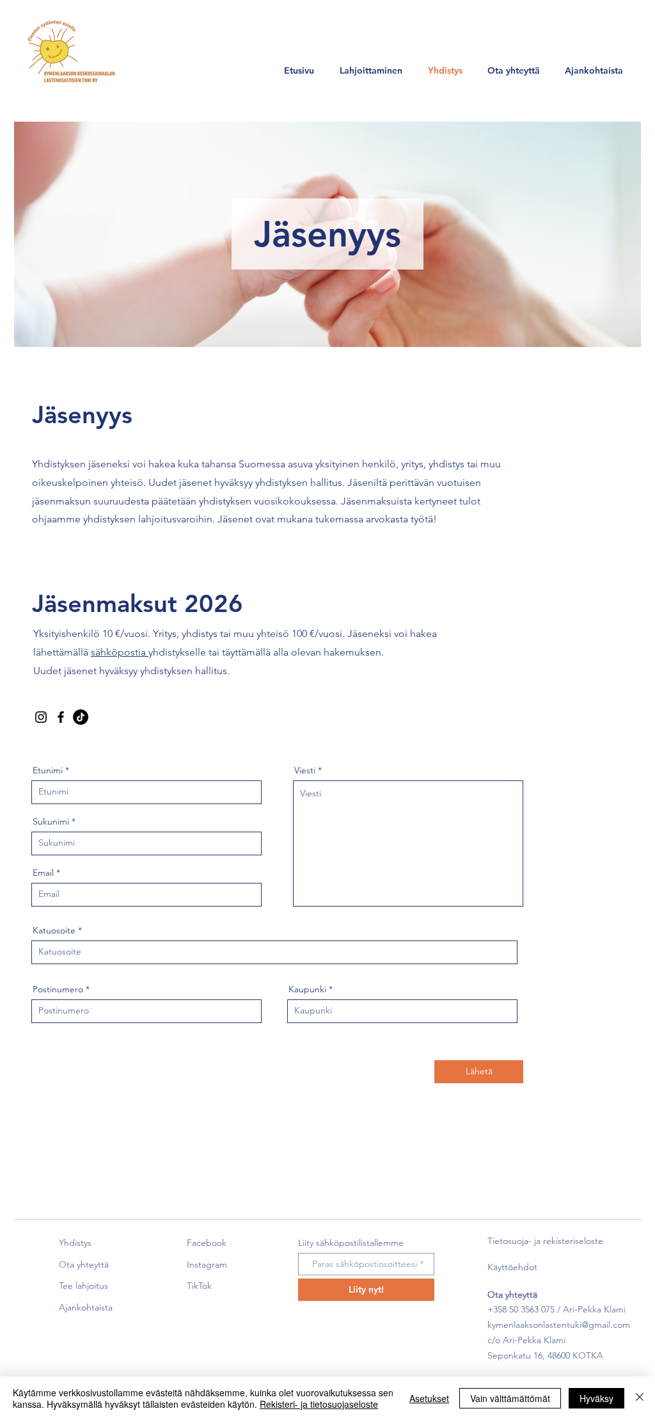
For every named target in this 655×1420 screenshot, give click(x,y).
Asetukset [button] (429, 1398)
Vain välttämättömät (510, 1398)
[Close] (639, 1398)
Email (43, 872)
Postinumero (58, 989)
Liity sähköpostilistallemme (351, 1242)
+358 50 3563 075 (521, 1309)
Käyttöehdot (512, 1267)
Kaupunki (307, 989)
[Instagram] (41, 717)
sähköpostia (119, 652)
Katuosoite (54, 930)
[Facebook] (60, 717)
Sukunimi (51, 821)
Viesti (304, 770)
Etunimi (48, 770)
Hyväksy (596, 1398)
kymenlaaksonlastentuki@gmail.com (558, 1324)
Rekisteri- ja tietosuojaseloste (319, 1404)
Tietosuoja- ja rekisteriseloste (545, 1241)
